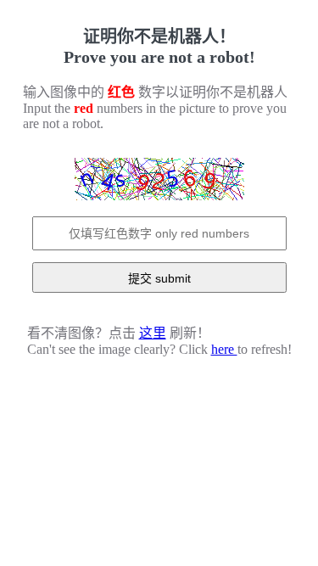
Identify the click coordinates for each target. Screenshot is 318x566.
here (224, 349)
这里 (152, 333)
